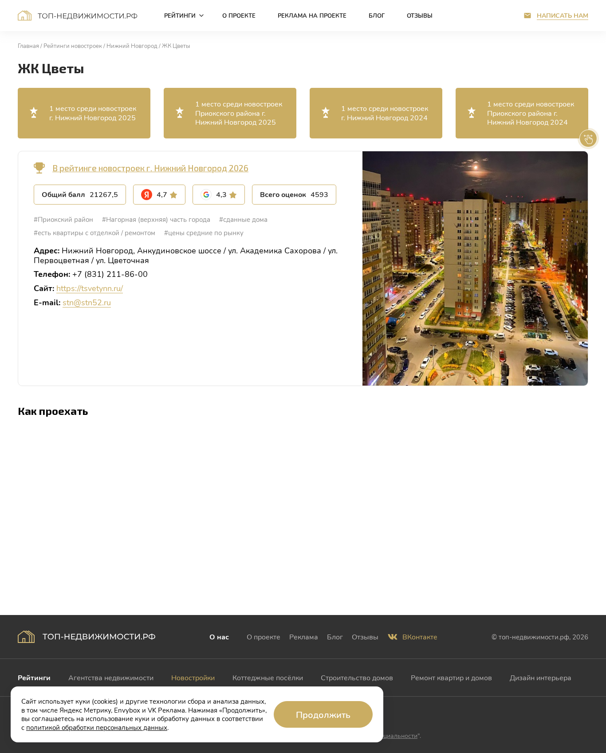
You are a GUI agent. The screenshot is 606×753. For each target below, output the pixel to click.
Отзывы (365, 636)
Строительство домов (357, 677)
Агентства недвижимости (110, 677)
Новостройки (193, 677)
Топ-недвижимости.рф (78, 15)
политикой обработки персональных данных (96, 727)
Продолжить (323, 714)
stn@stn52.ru (87, 302)
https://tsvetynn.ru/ (89, 288)
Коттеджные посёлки (267, 677)
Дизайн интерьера (540, 677)
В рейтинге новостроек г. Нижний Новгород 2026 (150, 168)
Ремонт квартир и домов (451, 677)
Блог (335, 636)
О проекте (263, 636)
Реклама (303, 636)
